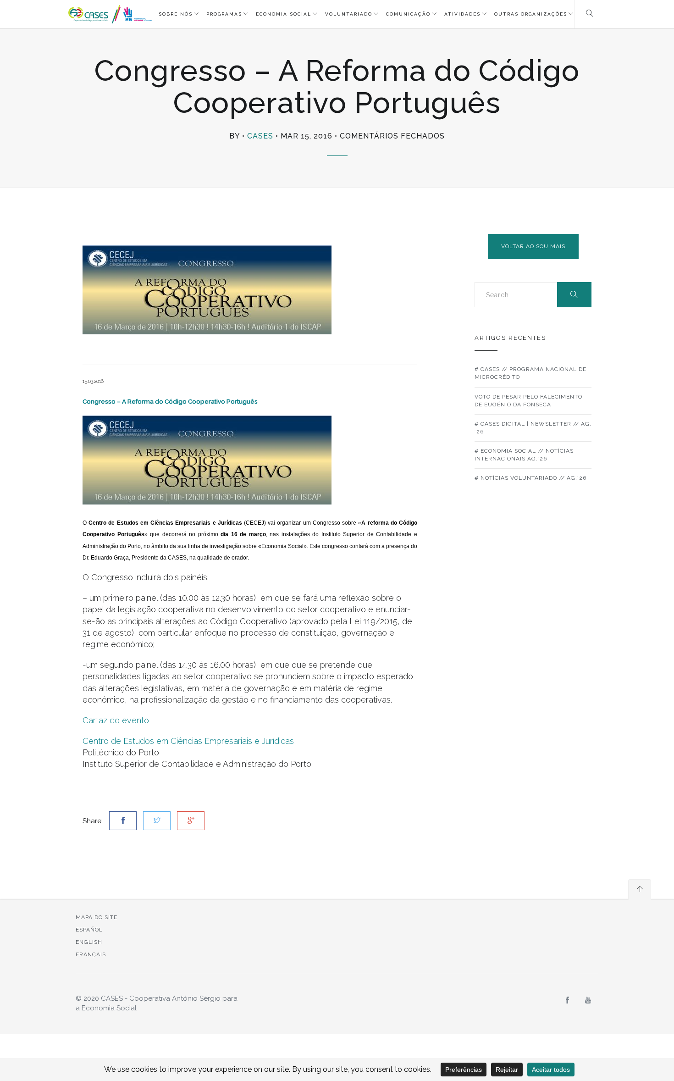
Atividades (462, 14)
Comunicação (408, 14)
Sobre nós (176, 14)
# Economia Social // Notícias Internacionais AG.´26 (524, 455)
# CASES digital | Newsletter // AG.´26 (533, 428)
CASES (260, 136)
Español (89, 929)
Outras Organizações (530, 14)
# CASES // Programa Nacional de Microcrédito (530, 373)
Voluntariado (348, 14)
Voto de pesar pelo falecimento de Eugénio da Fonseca (528, 401)
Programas (224, 14)
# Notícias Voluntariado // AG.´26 (530, 478)
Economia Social (283, 14)
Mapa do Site (96, 917)
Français (91, 954)
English (89, 942)
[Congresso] (207, 459)
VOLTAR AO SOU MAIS (533, 246)
